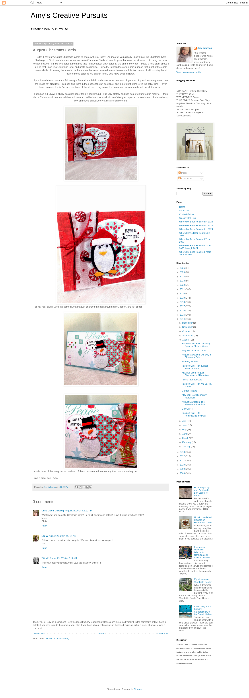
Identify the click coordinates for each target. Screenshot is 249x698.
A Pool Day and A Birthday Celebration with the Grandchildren (203, 610)
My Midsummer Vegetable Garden (203, 580)
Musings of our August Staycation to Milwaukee (195, 374)
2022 (182, 285)
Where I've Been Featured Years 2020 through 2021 (195, 246)
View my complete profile (188, 72)
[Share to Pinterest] (90, 487)
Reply (44, 526)
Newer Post (39, 633)
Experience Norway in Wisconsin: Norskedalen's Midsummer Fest (202, 552)
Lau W (45, 536)
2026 (182, 268)
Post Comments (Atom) (57, 638)
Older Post (162, 633)
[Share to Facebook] (87, 487)
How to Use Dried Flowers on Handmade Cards (203, 520)
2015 (182, 315)
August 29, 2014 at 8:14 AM (63, 558)
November (187, 327)
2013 (182, 452)
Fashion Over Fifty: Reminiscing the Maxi (194, 414)
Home (101, 633)
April (184, 434)
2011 (182, 460)
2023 (182, 280)
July (184, 421)
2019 (182, 298)
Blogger (138, 689)
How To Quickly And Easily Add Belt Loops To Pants (201, 491)
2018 (182, 302)
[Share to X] (83, 487)
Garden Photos (189, 391)
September (188, 335)
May (184, 429)
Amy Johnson (204, 48)
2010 (182, 465)
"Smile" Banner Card (192, 379)
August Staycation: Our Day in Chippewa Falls (196, 356)
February (187, 442)
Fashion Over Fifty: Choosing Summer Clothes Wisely (196, 344)
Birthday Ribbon (190, 361)
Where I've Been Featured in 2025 (196, 225)
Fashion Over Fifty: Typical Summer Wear (195, 367)
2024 (182, 276)
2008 (182, 473)
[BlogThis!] (80, 487)
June (185, 425)
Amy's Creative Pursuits (69, 15)
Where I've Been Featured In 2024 (196, 229)
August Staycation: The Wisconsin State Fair (193, 403)
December (187, 323)
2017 (182, 306)
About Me (184, 210)
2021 (182, 289)
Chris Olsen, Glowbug (53, 510)
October (186, 331)
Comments (186, 178)
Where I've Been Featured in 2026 (196, 221)
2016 (182, 310)
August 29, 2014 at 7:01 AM (62, 536)
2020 (182, 293)
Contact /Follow (186, 214)
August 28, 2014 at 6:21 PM (78, 510)
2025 (182, 272)
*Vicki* (45, 558)
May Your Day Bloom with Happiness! (194, 396)
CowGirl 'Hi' (187, 409)
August (186, 340)
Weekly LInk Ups (187, 218)
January (186, 446)
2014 (182, 319)
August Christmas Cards (194, 350)
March (185, 438)
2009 (182, 469)
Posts (184, 173)
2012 (182, 456)
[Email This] (76, 487)
